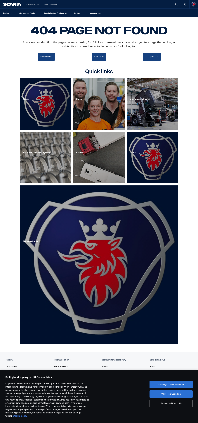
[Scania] (12, 4)
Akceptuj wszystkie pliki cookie (171, 384)
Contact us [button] (99, 56)
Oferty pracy (11, 366)
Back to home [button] (46, 56)
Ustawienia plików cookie (171, 403)
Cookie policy (20, 416)
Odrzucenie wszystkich (171, 394)
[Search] (176, 4)
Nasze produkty (60, 366)
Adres (152, 366)
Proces (105, 366)
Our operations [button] (152, 56)
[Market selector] (185, 4)
